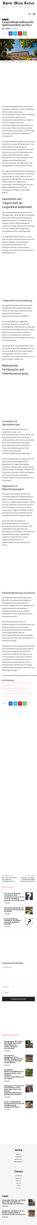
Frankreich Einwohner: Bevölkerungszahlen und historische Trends (27, 879)
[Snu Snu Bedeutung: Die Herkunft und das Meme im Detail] (29, 910)
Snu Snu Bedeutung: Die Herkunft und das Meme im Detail (14, 909)
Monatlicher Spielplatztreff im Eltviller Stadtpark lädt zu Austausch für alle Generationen (13, 1059)
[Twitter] (15, 33)
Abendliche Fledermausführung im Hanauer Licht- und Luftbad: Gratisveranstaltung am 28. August (14, 1074)
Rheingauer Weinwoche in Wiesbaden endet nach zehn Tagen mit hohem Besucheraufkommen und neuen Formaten (14, 1090)
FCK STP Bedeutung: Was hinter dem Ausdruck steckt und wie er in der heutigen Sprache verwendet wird (14, 897)
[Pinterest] (20, 33)
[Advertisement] (18, 84)
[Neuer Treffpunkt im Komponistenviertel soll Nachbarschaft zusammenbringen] (29, 1104)
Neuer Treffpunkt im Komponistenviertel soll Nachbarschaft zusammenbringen (14, 1104)
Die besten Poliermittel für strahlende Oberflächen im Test (9, 879)
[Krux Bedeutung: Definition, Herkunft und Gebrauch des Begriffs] (29, 921)
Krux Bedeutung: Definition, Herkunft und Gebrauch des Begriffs (12, 921)
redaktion (7, 28)
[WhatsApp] (25, 33)
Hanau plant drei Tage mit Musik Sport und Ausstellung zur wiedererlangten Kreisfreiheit (13, 1045)
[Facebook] (11, 33)
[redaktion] (3, 29)
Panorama (5, 19)
